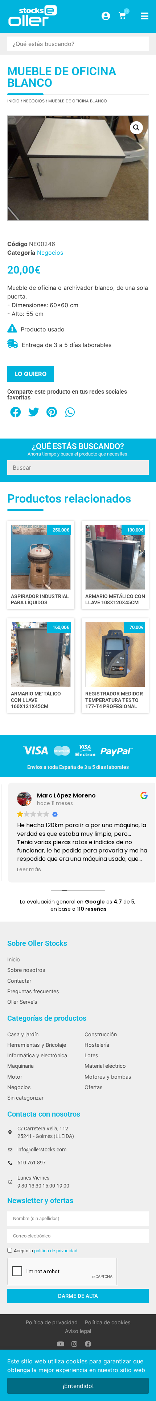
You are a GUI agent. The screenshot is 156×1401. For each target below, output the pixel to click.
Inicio (13, 100)
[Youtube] (60, 1344)
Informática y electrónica (37, 1055)
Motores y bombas (108, 1077)
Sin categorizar (25, 1098)
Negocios (34, 100)
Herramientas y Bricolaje (36, 1045)
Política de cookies (108, 1322)
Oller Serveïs (22, 1002)
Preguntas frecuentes (33, 991)
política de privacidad (55, 1250)
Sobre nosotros (26, 970)
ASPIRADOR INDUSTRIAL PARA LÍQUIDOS (40, 599)
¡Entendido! (78, 1385)
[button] (136, 127)
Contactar (19, 981)
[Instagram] (74, 1344)
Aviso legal (78, 1331)
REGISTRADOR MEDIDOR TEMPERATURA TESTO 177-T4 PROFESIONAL (114, 700)
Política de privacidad (52, 1322)
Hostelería (97, 1045)
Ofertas (94, 1087)
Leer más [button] (25, 869)
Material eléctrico (105, 1066)
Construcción (101, 1034)
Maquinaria (20, 1066)
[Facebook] (88, 1344)
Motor (14, 1077)
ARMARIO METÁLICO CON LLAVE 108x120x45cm (115, 599)
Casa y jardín (22, 1034)
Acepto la (45, 1250)
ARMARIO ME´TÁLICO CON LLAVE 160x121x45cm (36, 700)
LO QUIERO (31, 373)
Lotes (91, 1055)
